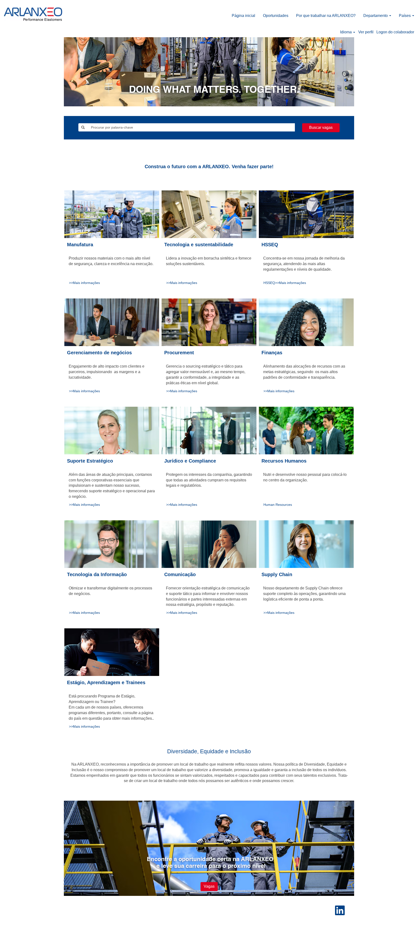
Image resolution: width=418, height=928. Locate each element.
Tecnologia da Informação (97, 574)
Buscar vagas (321, 127)
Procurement (179, 352)
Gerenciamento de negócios (99, 352)
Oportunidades (275, 16)
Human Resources (277, 505)
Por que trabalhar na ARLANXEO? (326, 16)
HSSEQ (269, 244)
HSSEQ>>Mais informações (284, 283)
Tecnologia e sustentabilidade (198, 244)
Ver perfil (365, 32)
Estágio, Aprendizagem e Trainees (106, 682)
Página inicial (243, 16)
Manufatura (80, 244)
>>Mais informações (84, 283)
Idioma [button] (346, 32)
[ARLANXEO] (33, 14)
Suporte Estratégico (90, 461)
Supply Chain (276, 574)
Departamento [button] (376, 16)
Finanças (271, 352)
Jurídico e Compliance (190, 461)
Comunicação (180, 574)
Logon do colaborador (395, 32)
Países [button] (405, 16)
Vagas (209, 886)
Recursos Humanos (283, 461)
